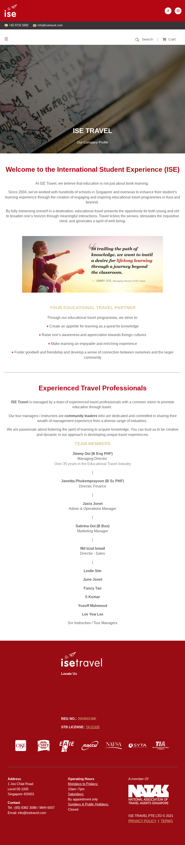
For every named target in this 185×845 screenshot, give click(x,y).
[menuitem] (131, 39)
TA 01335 (92, 727)
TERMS (167, 821)
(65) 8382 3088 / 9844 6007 (34, 807)
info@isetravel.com (32, 813)
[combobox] (130, 39)
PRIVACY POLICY (142, 821)
